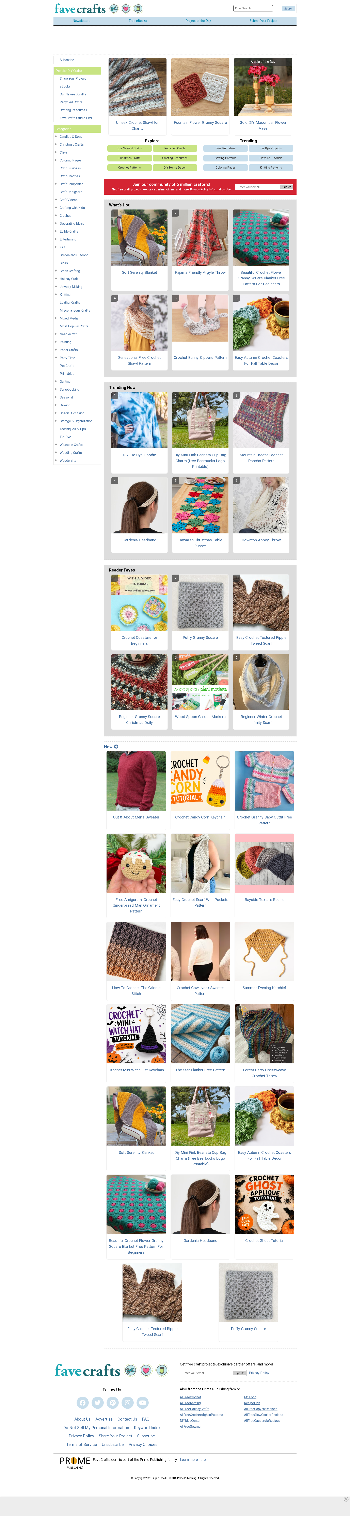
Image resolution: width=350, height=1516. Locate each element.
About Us (82, 1419)
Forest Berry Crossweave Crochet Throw (264, 1073)
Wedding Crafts (71, 453)
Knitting (65, 295)
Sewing (65, 405)
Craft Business (70, 168)
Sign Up (286, 186)
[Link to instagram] (128, 1403)
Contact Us (127, 1419)
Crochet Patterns (129, 167)
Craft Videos (69, 200)
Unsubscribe (113, 1444)
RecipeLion (252, 1403)
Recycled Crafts (71, 102)
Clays (64, 152)
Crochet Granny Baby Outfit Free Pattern (264, 820)
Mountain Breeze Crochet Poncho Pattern (261, 458)
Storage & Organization (76, 421)
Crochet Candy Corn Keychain (200, 817)
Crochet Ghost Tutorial (264, 1240)
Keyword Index (147, 1427)
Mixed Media (69, 318)
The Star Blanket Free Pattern (200, 1070)
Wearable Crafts (71, 445)
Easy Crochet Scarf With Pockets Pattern (200, 902)
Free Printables (225, 148)
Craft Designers (71, 192)
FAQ (145, 1419)
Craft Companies (71, 184)
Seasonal (66, 397)
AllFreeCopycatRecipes (260, 1409)
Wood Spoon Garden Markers (200, 716)
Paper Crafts (69, 350)
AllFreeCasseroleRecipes (262, 1421)
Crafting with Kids (72, 208)
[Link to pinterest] (113, 1403)
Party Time (67, 358)
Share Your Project (73, 78)
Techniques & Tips (73, 429)
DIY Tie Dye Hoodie (139, 455)
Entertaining (68, 239)
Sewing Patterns (225, 158)
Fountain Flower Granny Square (200, 122)
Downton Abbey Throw (261, 540)
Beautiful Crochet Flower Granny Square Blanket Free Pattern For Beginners (261, 278)
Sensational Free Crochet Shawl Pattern (139, 360)
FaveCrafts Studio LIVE (76, 118)
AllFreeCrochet (190, 1397)
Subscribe (67, 60)
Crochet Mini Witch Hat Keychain (136, 1070)
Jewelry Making (71, 287)
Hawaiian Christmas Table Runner (200, 543)
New (108, 746)
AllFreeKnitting (190, 1403)
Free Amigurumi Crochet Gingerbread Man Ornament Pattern (136, 905)
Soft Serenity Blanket (139, 272)
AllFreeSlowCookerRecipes (263, 1415)
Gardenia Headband (139, 540)
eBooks (65, 86)
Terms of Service (81, 1444)
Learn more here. (193, 1460)
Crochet (65, 216)
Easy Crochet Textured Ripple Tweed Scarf (261, 640)
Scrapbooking (69, 389)
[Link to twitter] (98, 1403)
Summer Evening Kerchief (264, 987)
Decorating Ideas (72, 223)
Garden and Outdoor (74, 255)
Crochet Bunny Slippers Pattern (200, 357)
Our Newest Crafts (73, 94)
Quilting (65, 382)
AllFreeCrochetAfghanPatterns (201, 1415)
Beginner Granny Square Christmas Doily (139, 719)
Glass (64, 263)
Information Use (220, 189)
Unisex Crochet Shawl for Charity (137, 125)
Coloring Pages (71, 160)
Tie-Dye (65, 437)
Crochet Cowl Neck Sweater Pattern (200, 990)
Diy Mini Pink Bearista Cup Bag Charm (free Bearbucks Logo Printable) (200, 461)
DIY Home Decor (175, 167)
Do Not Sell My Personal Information (96, 1427)
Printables (67, 374)
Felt (62, 247)
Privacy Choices (143, 1444)
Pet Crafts (67, 366)
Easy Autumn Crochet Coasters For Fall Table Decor (261, 360)
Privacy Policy (199, 189)
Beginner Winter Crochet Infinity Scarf (261, 719)
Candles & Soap (71, 137)
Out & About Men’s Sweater (136, 817)
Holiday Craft (69, 279)
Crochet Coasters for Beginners (139, 640)
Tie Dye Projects (271, 148)
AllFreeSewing (190, 1426)
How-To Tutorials (271, 158)
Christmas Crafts (72, 144)
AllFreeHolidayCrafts (194, 1409)
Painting (65, 342)
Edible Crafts (69, 231)
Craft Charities (70, 176)
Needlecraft (68, 334)
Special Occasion (72, 413)
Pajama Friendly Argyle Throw (200, 272)
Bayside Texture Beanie (264, 899)
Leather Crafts (70, 302)
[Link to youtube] (143, 1403)
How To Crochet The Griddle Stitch (136, 990)
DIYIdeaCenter (190, 1421)
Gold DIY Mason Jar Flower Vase (263, 125)
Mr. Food (250, 1397)
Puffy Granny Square (200, 637)
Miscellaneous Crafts (75, 310)
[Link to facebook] (83, 1403)
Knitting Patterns (271, 167)
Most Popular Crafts (74, 326)
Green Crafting (70, 271)
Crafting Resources (73, 110)
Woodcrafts (68, 461)
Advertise (104, 1419)
